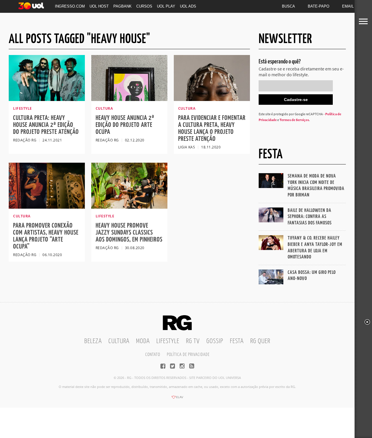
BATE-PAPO (318, 6)
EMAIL (348, 6)
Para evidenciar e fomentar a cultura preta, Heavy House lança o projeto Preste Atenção (212, 128)
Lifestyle (167, 341)
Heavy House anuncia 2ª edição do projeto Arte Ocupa (125, 125)
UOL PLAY (166, 6)
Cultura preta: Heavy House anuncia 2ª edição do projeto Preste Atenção (46, 125)
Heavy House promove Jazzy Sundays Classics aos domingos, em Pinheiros (129, 232)
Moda (143, 341)
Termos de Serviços (294, 120)
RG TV (193, 341)
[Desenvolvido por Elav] (177, 399)
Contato (152, 354)
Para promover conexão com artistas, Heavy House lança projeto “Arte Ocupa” (45, 236)
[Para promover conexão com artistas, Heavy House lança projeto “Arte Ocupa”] (47, 207)
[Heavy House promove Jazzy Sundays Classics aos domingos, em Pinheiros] (129, 207)
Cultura (118, 341)
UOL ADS (188, 6)
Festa (237, 341)
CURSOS (144, 6)
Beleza (93, 341)
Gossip (214, 341)
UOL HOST (99, 6)
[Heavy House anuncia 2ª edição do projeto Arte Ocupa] (129, 99)
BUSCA (288, 6)
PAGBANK (122, 6)
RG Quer (260, 341)
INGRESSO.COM (70, 6)
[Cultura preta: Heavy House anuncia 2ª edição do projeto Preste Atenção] (47, 99)
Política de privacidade (188, 354)
